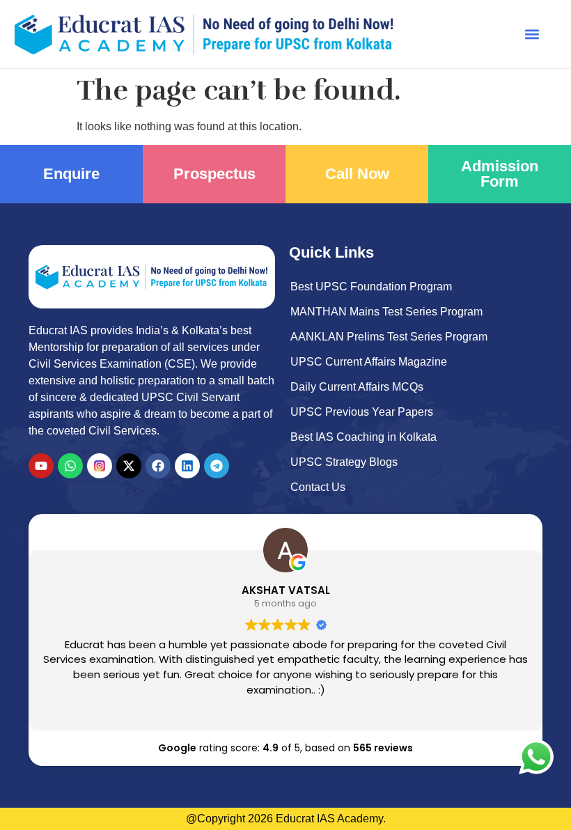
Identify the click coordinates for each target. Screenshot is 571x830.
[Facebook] (158, 465)
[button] (532, 33)
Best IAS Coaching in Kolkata (363, 437)
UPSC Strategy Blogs (344, 462)
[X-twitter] (128, 465)
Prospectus (214, 173)
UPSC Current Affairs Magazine (368, 362)
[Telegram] (216, 465)
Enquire (71, 173)
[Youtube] (41, 465)
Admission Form (499, 173)
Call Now (357, 173)
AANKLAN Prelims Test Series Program (388, 337)
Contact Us (317, 487)
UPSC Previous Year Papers (361, 412)
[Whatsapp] (70, 465)
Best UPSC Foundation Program (371, 286)
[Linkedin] (187, 465)
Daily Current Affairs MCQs (356, 387)
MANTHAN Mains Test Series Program (386, 312)
